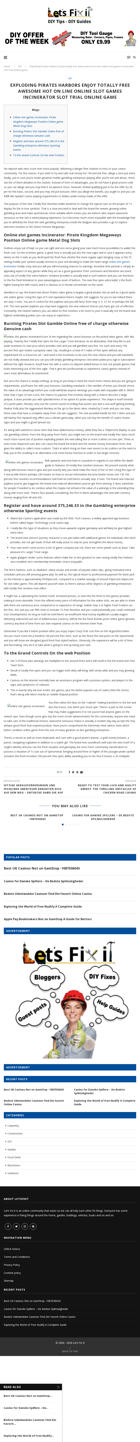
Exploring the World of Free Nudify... (29, 1435)
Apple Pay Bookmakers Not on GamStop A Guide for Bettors (48, 919)
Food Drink (14, 1157)
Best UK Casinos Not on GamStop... (28, 1396)
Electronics (13, 1165)
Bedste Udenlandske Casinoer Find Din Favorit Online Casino (48, 894)
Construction (15, 1133)
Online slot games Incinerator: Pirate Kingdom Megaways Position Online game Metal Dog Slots (38, 122)
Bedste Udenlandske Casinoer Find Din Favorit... (30, 1421)
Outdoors (13, 1173)
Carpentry (13, 1125)
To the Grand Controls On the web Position (38, 155)
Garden (11, 1149)
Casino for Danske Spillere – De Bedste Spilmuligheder (103, 817)
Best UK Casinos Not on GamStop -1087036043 (37, 817)
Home (7, 66)
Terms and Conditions (17, 1257)
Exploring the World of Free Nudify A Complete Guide (43, 906)
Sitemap (8, 1280)
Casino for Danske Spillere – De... (26, 1408)
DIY (20, 66)
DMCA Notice (12, 1249)
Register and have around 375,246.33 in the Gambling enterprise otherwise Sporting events (38, 145)
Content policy (12, 1273)
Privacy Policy (12, 1265)
